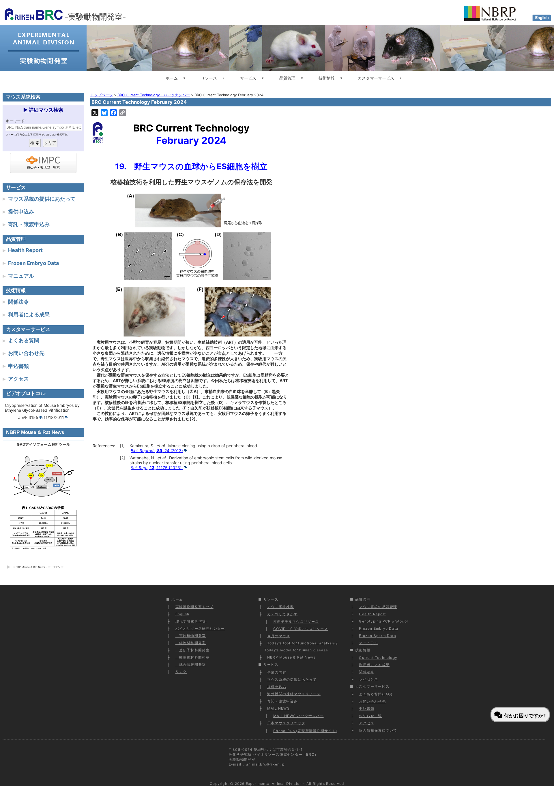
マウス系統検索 (280, 607)
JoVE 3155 (28, 417)
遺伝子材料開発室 (192, 650)
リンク (181, 672)
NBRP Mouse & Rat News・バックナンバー (40, 567)
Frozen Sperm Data (377, 635)
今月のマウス (278, 636)
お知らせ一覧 (370, 716)
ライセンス (368, 679)
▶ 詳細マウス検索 (43, 110)
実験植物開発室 (190, 635)
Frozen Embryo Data (33, 263)
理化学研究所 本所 (191, 621)
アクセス (18, 379)
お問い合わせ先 (26, 353)
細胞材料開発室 (190, 643)
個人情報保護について (378, 730)
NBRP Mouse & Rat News (291, 657)
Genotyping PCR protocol (383, 621)
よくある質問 (23, 340)
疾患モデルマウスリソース (296, 621)
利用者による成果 (29, 314)
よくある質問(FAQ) (375, 694)
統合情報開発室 (190, 664)
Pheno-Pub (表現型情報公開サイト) (305, 731)
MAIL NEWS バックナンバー (298, 716)
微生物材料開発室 (192, 657)
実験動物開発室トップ (194, 607)
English (182, 614)
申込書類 (18, 366)
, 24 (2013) (157, 450)
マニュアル (21, 276)
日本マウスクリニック (286, 723)
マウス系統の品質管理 (378, 607)
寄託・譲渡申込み (29, 224)
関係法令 (18, 302)
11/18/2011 (54, 417)
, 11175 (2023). (157, 467)
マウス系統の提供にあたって (42, 199)
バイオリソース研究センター (200, 628)
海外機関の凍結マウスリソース (294, 694)
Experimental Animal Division (274, 783)
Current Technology (378, 657)
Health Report (25, 250)
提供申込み (21, 211)
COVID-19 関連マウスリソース (300, 629)
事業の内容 (276, 672)
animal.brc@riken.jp (265, 764)
